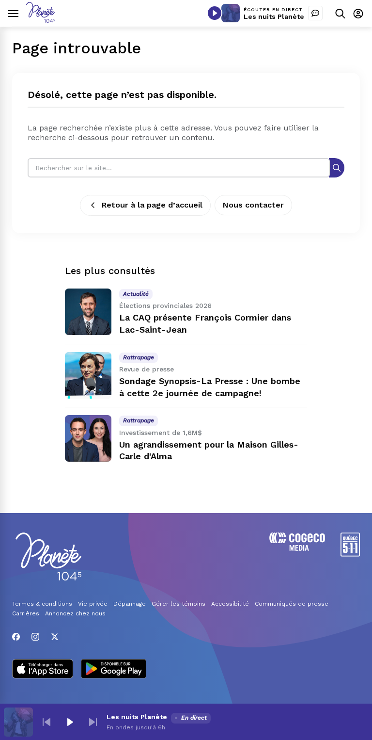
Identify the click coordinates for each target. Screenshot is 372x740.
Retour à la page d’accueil (152, 204)
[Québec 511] (350, 554)
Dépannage (129, 603)
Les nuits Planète (274, 16)
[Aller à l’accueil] (40, 20)
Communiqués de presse (291, 603)
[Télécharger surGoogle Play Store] (113, 669)
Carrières (25, 613)
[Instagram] (35, 637)
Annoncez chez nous (75, 613)
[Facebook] (16, 637)
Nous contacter (253, 204)
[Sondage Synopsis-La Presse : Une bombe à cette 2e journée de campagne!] (88, 375)
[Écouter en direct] (214, 13)
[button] (46, 722)
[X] (55, 637)
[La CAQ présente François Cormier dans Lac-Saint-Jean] (88, 312)
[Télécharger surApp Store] (42, 669)
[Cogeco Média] (297, 548)
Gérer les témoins (178, 603)
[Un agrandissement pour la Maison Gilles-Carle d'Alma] (88, 438)
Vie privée (93, 603)
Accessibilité (230, 603)
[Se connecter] (358, 13)
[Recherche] (336, 167)
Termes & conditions (42, 603)
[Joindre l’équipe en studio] (315, 13)
